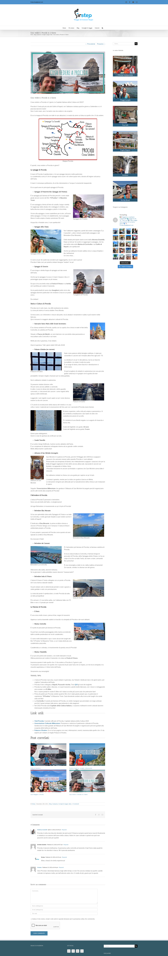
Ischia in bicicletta (36, 768)
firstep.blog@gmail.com (37, 2)
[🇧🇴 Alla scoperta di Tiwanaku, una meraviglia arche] (128, 237)
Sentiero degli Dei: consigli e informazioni (80, 768)
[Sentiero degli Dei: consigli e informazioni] (87, 754)
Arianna (39, 867)
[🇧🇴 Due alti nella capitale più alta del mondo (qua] (115, 244)
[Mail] (82, 951)
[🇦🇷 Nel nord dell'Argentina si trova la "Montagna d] (115, 237)
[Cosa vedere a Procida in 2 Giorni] (87, 780)
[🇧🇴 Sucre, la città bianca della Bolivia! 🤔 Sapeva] (134, 244)
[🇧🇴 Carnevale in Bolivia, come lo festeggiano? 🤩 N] (122, 250)
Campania (55, 804)
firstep (33, 804)
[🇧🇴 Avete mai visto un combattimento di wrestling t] (134, 237)
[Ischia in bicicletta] (48, 754)
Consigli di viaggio (63, 804)
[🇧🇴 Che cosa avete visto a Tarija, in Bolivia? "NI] (122, 237)
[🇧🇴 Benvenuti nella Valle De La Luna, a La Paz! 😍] (122, 244)
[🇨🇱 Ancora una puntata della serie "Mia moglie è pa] (134, 257)
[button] (102, 28)
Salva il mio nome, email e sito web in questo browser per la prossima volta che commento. (63, 919)
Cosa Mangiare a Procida (37, 794)
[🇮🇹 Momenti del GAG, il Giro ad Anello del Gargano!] (128, 231)
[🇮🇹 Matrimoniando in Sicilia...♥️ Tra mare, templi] (115, 231)
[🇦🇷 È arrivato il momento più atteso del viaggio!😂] (134, 231)
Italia (70, 804)
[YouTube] (77, 951)
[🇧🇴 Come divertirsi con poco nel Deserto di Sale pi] (128, 250)
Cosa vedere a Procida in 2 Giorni (78, 794)
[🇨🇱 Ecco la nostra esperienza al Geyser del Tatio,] (122, 257)
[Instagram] (68, 951)
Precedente (91, 44)
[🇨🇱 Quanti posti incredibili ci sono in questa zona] (128, 257)
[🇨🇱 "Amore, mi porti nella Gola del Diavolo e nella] (134, 250)
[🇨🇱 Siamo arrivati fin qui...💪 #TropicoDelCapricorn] (115, 257)
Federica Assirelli (42, 829)
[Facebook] (73, 951)
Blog (50, 804)
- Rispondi (64, 829)
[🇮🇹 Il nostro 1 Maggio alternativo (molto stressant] (122, 231)
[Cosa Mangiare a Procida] (48, 780)
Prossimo (100, 44)
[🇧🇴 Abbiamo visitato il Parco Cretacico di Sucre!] (128, 244)
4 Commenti (76, 804)
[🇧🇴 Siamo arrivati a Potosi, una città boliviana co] (115, 250)
